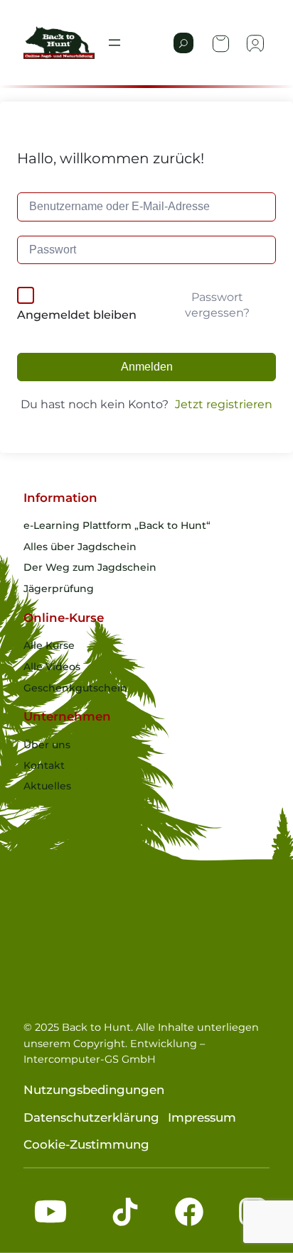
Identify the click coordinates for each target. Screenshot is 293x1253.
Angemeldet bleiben (77, 315)
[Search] (183, 43)
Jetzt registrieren (223, 404)
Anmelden (147, 367)
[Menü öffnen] (114, 42)
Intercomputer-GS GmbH (89, 1059)
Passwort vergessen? (217, 304)
